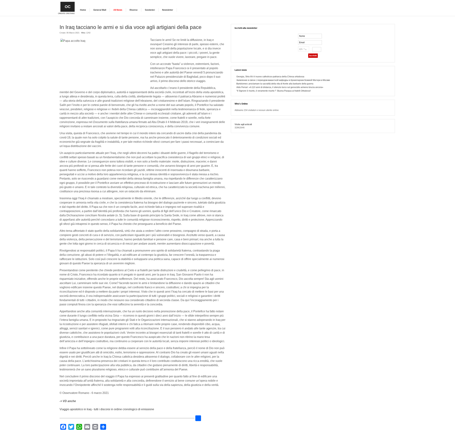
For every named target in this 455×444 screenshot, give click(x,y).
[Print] (95, 427)
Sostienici (150, 10)
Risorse (134, 10)
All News (117, 10)
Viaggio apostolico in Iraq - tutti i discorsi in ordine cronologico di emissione (107, 409)
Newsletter (167, 10)
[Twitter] (71, 427)
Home (83, 10)
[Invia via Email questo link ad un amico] (223, 34)
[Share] (103, 427)
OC (68, 6)
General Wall (99, 10)
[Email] (87, 427)
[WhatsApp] (79, 427)
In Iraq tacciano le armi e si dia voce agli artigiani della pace (131, 27)
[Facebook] (63, 427)
